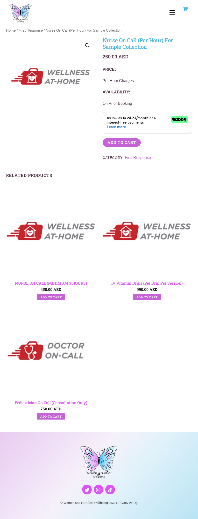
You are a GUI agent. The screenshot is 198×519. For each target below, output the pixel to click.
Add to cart (121, 142)
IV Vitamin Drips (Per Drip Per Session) (147, 283)
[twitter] (87, 489)
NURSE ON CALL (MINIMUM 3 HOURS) (51, 283)
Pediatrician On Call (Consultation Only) (51, 402)
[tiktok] (110, 489)
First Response (31, 30)
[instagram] (98, 489)
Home (11, 30)
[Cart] (185, 9)
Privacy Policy (128, 503)
